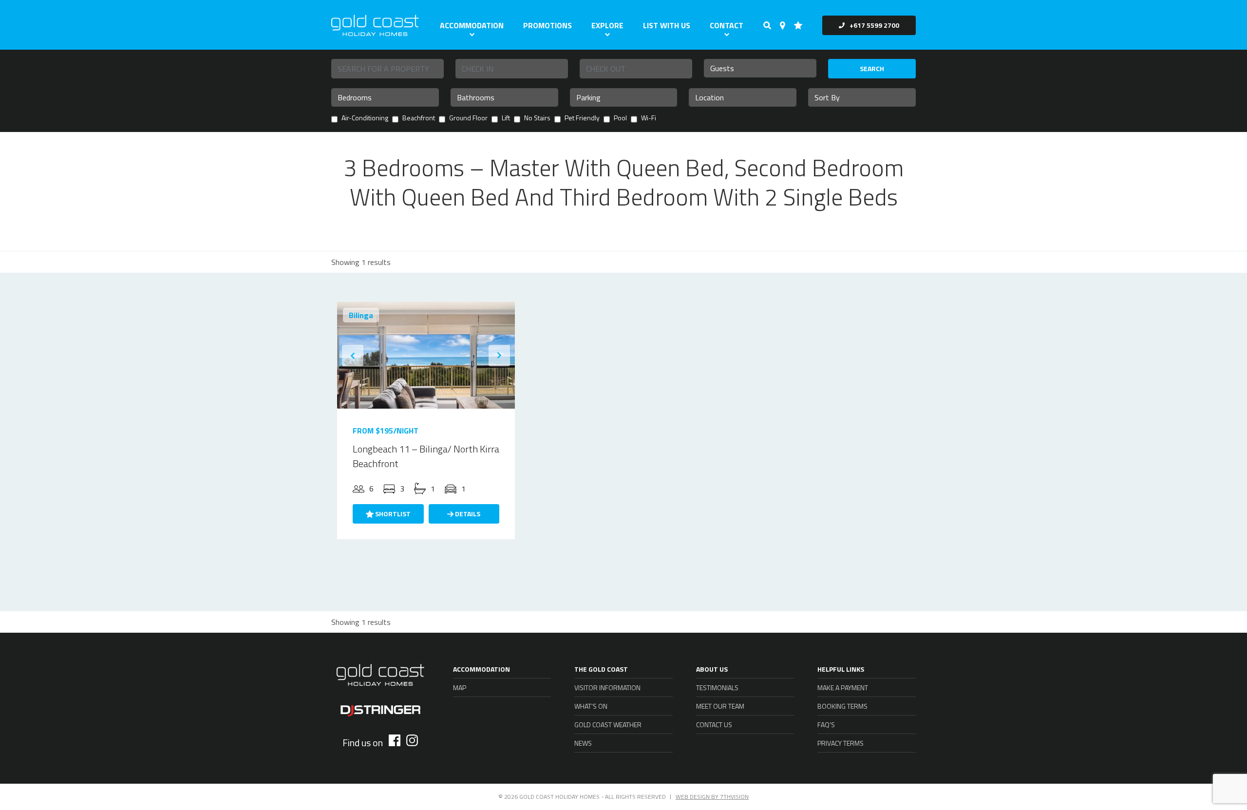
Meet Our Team (720, 706)
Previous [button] (352, 355)
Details (466, 514)
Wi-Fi (648, 118)
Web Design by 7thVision (712, 796)
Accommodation (472, 25)
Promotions (547, 25)
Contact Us (714, 724)
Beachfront (418, 118)
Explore (607, 25)
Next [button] (499, 355)
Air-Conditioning (364, 118)
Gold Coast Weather (608, 724)
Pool (620, 118)
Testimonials (717, 687)
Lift (506, 118)
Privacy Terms (840, 743)
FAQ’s (826, 724)
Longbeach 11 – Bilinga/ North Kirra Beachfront (426, 456)
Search (872, 68)
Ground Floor (468, 118)
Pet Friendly (582, 118)
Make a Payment (842, 687)
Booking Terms (842, 706)
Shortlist (392, 514)
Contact (726, 25)
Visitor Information (607, 687)
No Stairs (537, 118)
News (583, 743)
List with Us (666, 25)
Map (459, 687)
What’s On (590, 706)
